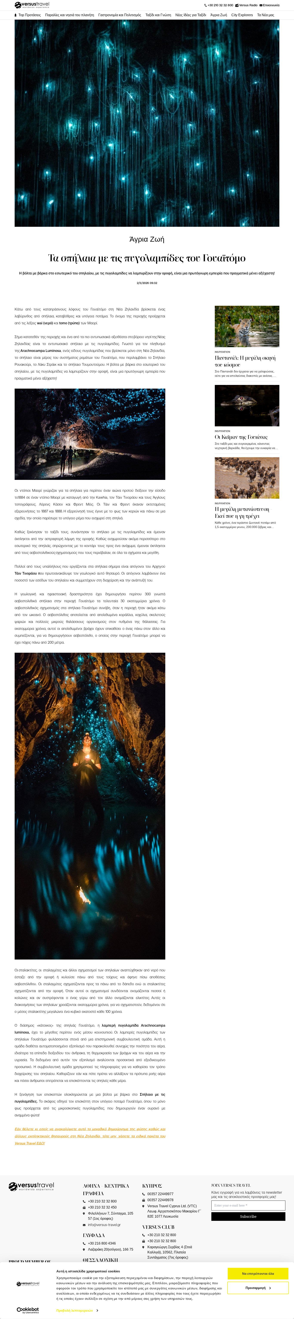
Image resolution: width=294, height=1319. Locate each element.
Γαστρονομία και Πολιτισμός (119, 15)
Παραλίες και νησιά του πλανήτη (69, 15)
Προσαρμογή (256, 1287)
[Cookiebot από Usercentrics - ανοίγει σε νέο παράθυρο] (28, 1310)
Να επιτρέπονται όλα (258, 1273)
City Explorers (242, 15)
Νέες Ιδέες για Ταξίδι (190, 15)
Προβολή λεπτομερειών (74, 1310)
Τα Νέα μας (265, 15)
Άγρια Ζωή (218, 15)
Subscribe (248, 1216)
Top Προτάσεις (30, 15)
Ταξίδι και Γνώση (158, 15)
